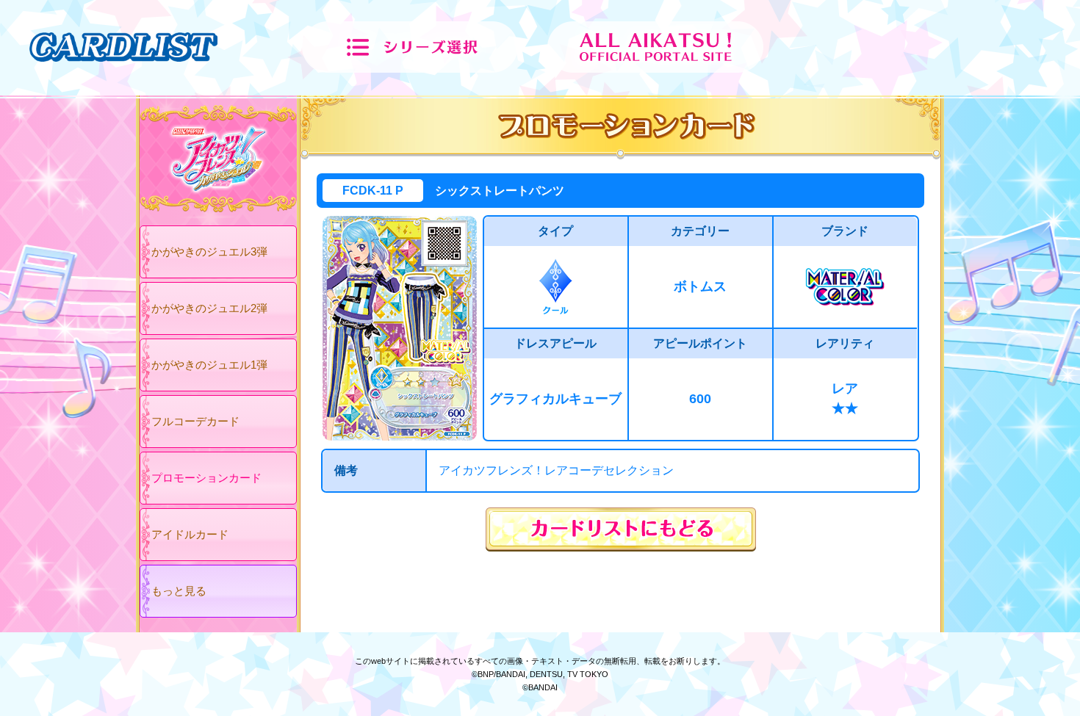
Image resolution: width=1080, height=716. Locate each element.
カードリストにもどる (621, 529)
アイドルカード (189, 534)
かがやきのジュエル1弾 (209, 364)
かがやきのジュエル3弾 (209, 251)
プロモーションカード (206, 477)
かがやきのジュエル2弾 (209, 308)
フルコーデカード (195, 421)
